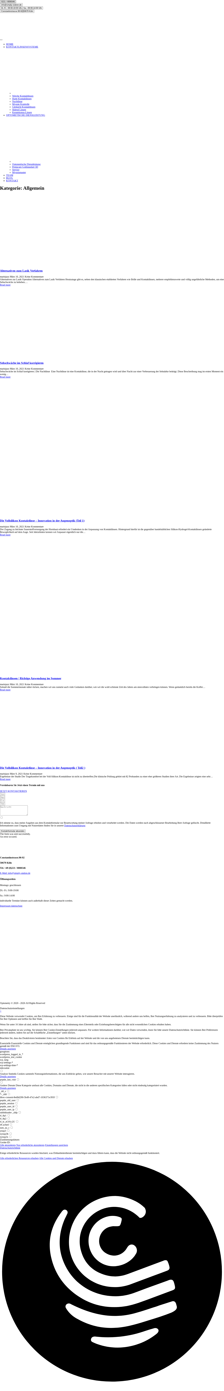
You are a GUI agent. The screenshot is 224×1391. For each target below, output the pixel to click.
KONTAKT (12, 180)
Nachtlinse (17, 101)
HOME (9, 44)
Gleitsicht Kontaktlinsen (23, 107)
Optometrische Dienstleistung (26, 164)
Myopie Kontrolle (20, 104)
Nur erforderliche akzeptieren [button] (30, 1145)
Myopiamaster (19, 172)
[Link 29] (112, 727)
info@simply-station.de (19, 873)
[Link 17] (112, 230)
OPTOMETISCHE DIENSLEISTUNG (25, 115)
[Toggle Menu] (1, 39)
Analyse (4, 1074)
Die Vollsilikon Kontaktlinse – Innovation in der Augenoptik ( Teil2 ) (42, 767)
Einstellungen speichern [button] (56, 1145)
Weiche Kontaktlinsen (22, 96)
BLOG (9, 178)
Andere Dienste (7, 1085)
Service (15, 169)
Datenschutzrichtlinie (10, 1148)
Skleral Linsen (19, 109)
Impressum (5, 906)
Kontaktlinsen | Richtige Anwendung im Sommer (30, 678)
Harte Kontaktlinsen (22, 98)
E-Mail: (4, 873)
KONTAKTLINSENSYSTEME (22, 47)
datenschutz (16, 906)
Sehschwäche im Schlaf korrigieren (22, 363)
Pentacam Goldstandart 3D (25, 167)
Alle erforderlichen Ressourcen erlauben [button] (19, 1158)
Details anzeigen (8, 1049)
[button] (13, 831)
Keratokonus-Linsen (22, 112)
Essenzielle (5, 1043)
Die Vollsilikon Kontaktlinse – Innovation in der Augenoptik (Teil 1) (42, 520)
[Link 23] (112, 447)
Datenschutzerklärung (74, 825)
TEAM (9, 175)
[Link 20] (112, 322)
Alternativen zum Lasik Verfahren (21, 270)
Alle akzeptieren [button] (8, 1145)
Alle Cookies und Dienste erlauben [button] (56, 1158)
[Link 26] (112, 605)
